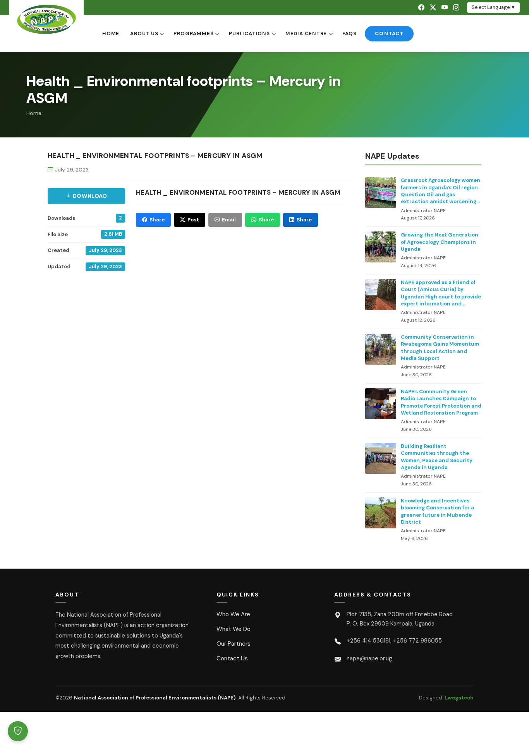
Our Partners (233, 644)
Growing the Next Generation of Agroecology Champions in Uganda (439, 241)
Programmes (193, 33)
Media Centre (306, 33)
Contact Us (232, 658)
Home (110, 33)
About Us (144, 33)
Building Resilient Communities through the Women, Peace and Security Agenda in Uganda (436, 457)
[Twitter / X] (433, 7)
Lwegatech (459, 697)
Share (157, 219)
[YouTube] (444, 7)
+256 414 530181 (368, 640)
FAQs (349, 33)
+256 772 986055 (417, 640)
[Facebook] (421, 7)
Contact (389, 33)
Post (193, 219)
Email (229, 219)
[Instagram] (456, 7)
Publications (249, 33)
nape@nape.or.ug (369, 658)
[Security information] (18, 731)
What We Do (233, 629)
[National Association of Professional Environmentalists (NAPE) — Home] (46, 19)
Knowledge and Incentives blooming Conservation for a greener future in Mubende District (437, 511)
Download (89, 195)
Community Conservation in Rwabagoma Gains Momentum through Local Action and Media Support (440, 348)
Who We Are (233, 614)
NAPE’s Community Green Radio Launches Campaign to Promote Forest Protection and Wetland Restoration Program (441, 402)
